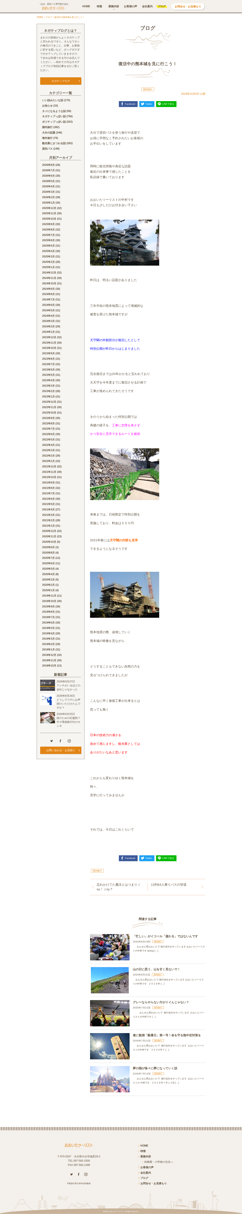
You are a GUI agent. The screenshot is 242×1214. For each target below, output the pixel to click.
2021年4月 (48, 509)
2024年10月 (49, 283)
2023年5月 (48, 374)
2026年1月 (48, 202)
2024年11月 (49, 278)
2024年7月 (48, 299)
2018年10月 (49, 665)
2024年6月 (48, 305)
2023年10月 (49, 348)
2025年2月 (48, 262)
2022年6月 (48, 434)
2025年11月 (49, 213)
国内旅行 (147, 89)
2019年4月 (48, 633)
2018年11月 (49, 660)
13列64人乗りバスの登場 (168, 884)
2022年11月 (49, 407)
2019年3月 (48, 638)
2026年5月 (48, 181)
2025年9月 (48, 224)
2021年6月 (48, 498)
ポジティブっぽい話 (54, 121)
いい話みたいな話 (52, 100)
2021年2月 (48, 520)
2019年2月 (48, 644)
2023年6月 (48, 369)
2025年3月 (48, 256)
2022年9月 (48, 418)
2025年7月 (48, 235)
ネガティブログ (61, 81)
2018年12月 (49, 655)
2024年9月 (48, 288)
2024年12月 (49, 272)
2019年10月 (49, 601)
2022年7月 (48, 428)
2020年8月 (48, 552)
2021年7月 (48, 493)
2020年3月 (48, 579)
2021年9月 (48, 482)
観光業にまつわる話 (54, 143)
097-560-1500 (81, 1160)
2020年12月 (49, 531)
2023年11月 (49, 342)
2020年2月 (48, 584)
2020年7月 (48, 558)
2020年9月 (48, 547)
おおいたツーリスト (116, 1211)
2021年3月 (48, 515)
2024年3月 (48, 321)
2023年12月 (49, 337)
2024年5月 (48, 310)
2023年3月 (48, 385)
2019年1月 (48, 649)
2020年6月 (48, 563)
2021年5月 (48, 504)
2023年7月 (48, 364)
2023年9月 (48, 353)
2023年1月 (48, 396)
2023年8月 (48, 358)
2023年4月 (48, 380)
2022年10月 (49, 412)
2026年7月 (48, 170)
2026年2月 (48, 197)
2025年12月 (49, 208)
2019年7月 (48, 617)
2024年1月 (48, 331)
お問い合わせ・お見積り (60, 750)
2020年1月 (48, 590)
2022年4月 (48, 445)
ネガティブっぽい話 (54, 116)
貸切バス (47, 148)
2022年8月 (48, 423)
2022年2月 (48, 455)
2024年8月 (48, 294)
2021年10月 (49, 477)
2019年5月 (48, 628)
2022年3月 (48, 450)
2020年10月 (49, 541)
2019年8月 (48, 611)
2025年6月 (48, 240)
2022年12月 (49, 401)
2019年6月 (48, 622)
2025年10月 (49, 218)
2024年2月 (48, 326)
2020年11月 (49, 536)
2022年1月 (48, 461)
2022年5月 (48, 439)
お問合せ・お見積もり (188, 6)
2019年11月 (49, 595)
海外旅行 (47, 138)
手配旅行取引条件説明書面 (79, 1183)
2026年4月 (48, 186)
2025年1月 (48, 267)
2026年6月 (48, 175)
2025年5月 (48, 245)
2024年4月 (48, 315)
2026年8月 (48, 165)
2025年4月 (48, 251)
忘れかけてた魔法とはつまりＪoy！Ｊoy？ (118, 887)
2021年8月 (48, 488)
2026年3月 (48, 191)
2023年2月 (48, 391)
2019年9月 (48, 606)
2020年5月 (48, 568)
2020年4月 (48, 574)
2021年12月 (49, 466)
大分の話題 (48, 132)
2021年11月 (49, 471)
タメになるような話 (54, 111)
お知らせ (47, 105)
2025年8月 (48, 229)
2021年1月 (48, 525)
